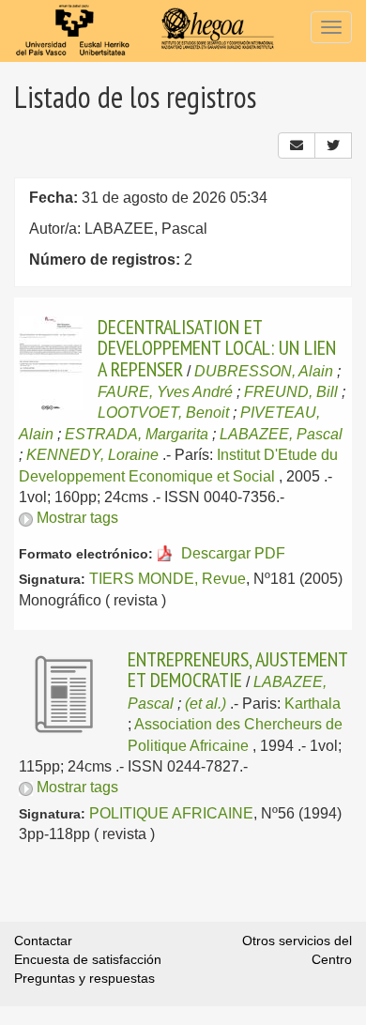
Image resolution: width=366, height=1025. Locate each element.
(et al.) (205, 703)
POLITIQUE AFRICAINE (171, 813)
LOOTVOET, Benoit (163, 413)
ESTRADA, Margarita (136, 434)
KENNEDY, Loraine (92, 455)
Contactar (43, 940)
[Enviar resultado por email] (296, 145)
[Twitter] (333, 145)
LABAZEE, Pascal (281, 434)
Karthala (312, 703)
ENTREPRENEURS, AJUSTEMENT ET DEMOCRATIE (237, 669)
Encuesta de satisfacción (87, 959)
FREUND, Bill (291, 392)
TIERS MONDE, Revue (167, 579)
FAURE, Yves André (165, 392)
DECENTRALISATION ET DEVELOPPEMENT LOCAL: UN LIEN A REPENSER (217, 348)
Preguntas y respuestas (84, 978)
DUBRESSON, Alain (263, 371)
